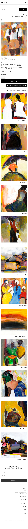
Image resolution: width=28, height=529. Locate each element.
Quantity (3, 74)
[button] (26, 2)
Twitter (24, 506)
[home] (3, 2)
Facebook (24, 505)
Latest (25, 490)
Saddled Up (23, 496)
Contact (24, 502)
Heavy (3, 63)
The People (23, 495)
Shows (25, 513)
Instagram (24, 503)
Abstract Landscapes (21, 492)
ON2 (23, 520)
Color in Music (22, 493)
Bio (26, 512)
